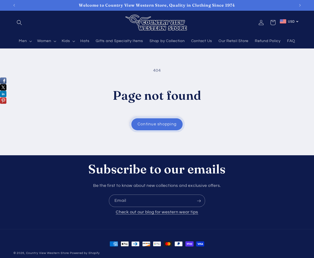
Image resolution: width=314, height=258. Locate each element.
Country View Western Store (47, 253)
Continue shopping (157, 124)
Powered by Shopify (85, 253)
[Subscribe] (199, 201)
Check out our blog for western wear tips (157, 212)
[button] (19, 22)
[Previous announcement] (14, 5)
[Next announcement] (300, 5)
